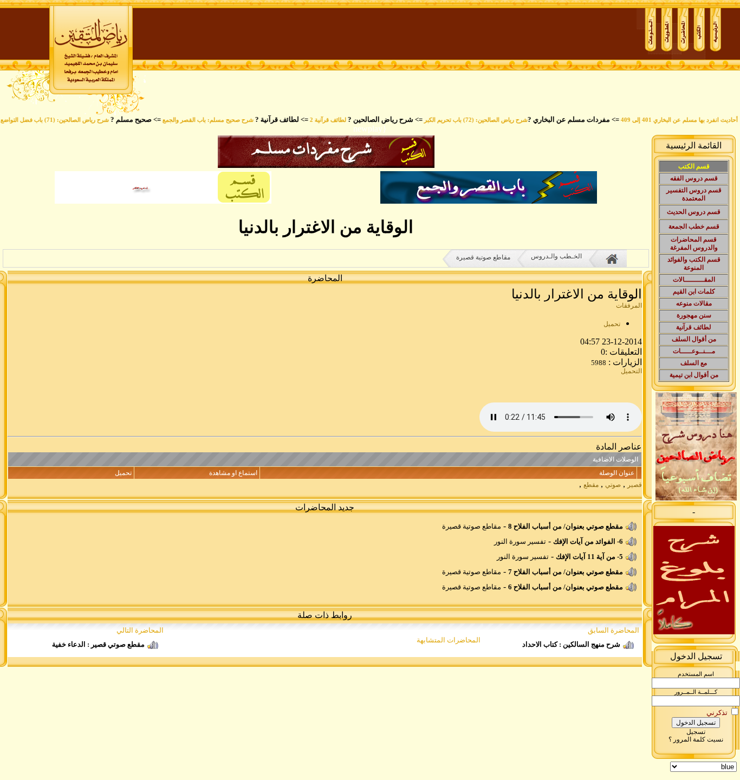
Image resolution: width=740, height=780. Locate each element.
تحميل (611, 324)
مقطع (591, 485)
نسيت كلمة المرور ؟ (695, 739)
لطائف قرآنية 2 (340, 120)
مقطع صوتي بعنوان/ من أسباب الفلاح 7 (565, 572)
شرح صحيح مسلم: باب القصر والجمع (220, 120)
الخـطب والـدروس (556, 256)
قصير (634, 485)
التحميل (631, 371)
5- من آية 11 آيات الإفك (589, 556)
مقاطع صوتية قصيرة (483, 257)
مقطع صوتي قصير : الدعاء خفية (98, 644)
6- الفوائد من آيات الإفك (588, 541)
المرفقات (629, 305)
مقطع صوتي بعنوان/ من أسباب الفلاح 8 (565, 526)
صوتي (613, 485)
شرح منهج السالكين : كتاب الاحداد (571, 644)
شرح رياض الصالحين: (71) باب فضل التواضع (67, 120)
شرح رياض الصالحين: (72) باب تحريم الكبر (488, 120)
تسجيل (695, 732)
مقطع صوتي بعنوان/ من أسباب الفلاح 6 (565, 587)
